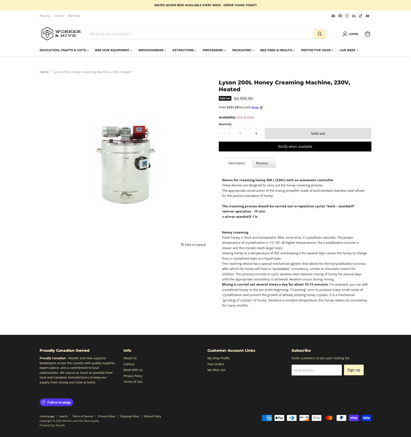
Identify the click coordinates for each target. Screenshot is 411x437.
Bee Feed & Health (276, 50)
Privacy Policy (133, 376)
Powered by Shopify (52, 425)
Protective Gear (316, 50)
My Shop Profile (218, 358)
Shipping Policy (129, 416)
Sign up (353, 369)
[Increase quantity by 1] (256, 133)
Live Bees (348, 50)
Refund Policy (152, 416)
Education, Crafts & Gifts (63, 50)
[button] (351, 33)
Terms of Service (82, 416)
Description (236, 163)
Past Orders (215, 364)
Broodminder (151, 50)
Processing (213, 50)
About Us (45, 15)
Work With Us (133, 370)
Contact (59, 15)
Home (44, 72)
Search (63, 416)
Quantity (225, 124)
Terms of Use (133, 382)
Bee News (74, 15)
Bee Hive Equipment (112, 50)
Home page (47, 416)
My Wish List (216, 370)
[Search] (320, 34)
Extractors (184, 50)
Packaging (242, 50)
